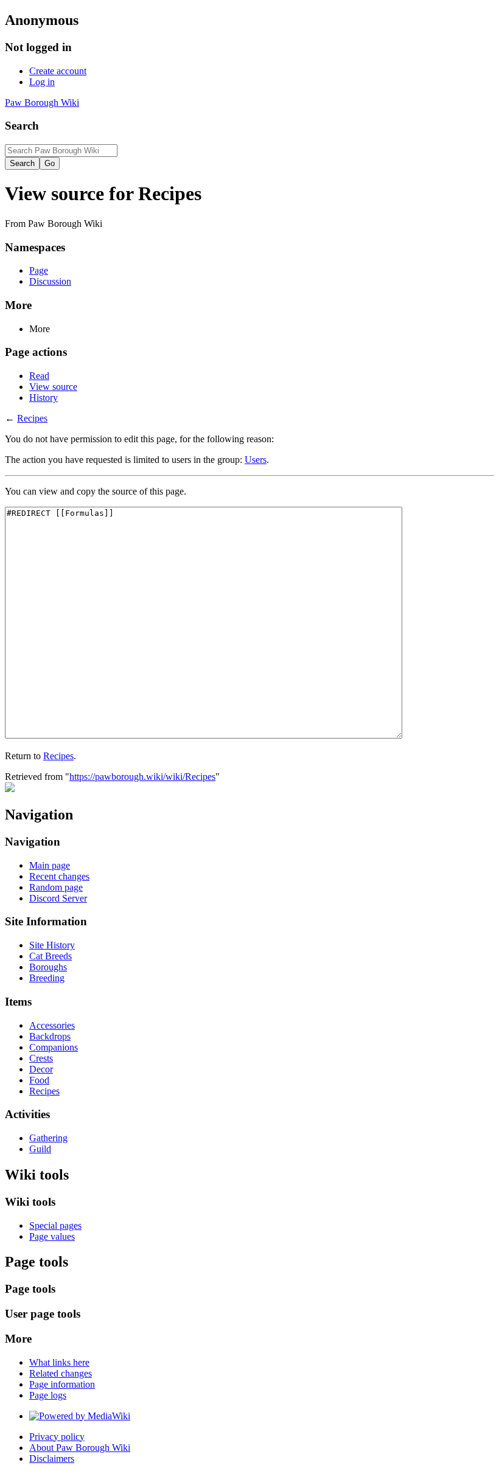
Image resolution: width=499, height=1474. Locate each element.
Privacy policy (57, 1436)
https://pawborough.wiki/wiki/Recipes (142, 776)
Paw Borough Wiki (42, 102)
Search (22, 125)
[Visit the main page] (10, 789)
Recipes (32, 418)
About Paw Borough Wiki (79, 1447)
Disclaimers (51, 1458)
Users (256, 459)
